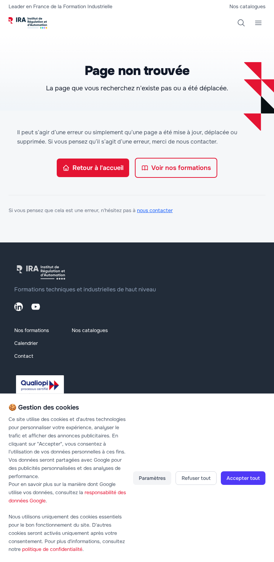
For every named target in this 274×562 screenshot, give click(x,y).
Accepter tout (243, 478)
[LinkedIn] (18, 306)
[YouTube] (35, 306)
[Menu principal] (258, 23)
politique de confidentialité (52, 549)
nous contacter (155, 210)
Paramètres (152, 478)
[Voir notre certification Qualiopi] (137, 388)
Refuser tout (196, 478)
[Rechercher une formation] (241, 23)
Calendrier (26, 343)
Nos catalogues (247, 6)
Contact (23, 356)
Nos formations (31, 330)
